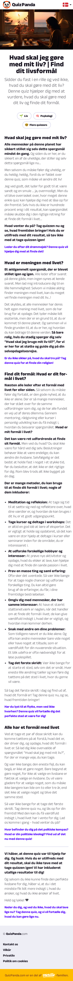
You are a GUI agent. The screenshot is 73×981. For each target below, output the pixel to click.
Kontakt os (10, 944)
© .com (15, 933)
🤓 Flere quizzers (36, 124)
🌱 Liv (23, 115)
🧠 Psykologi (44, 115)
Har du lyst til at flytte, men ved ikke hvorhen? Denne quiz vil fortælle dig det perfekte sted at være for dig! (32, 711)
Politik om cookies (15, 961)
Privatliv (9, 955)
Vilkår (7, 949)
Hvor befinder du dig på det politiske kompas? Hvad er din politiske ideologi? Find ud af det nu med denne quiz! (36, 834)
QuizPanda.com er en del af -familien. (36, 975)
